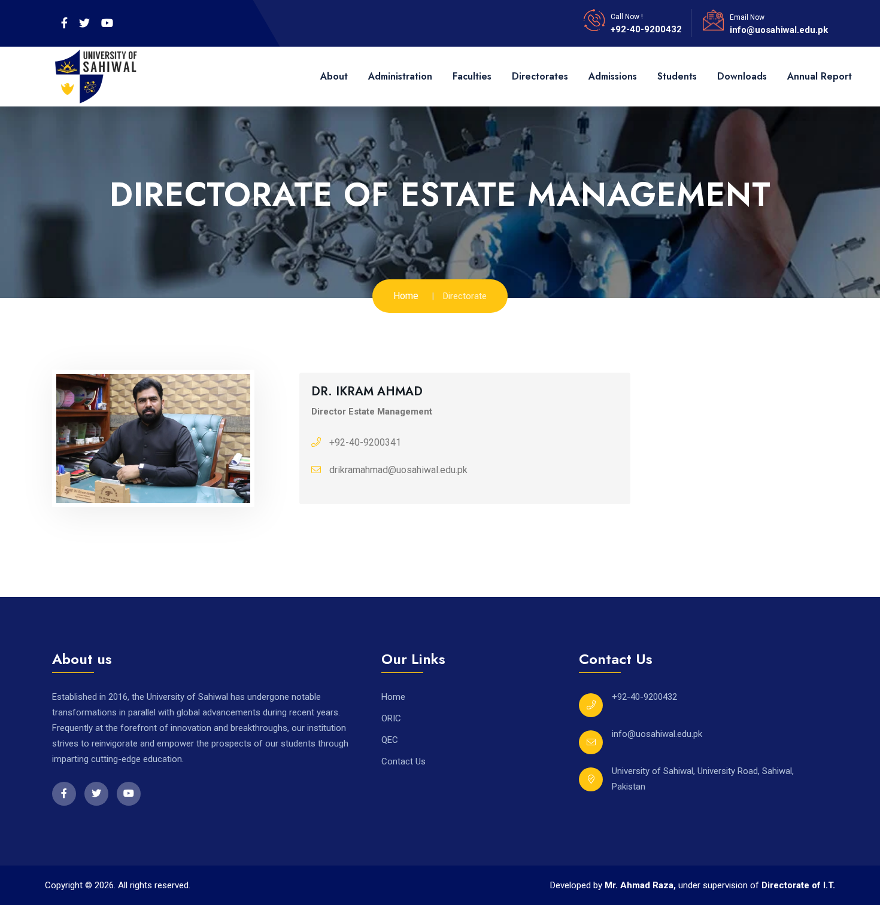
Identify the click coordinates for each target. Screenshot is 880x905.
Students (677, 76)
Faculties (472, 76)
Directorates (540, 76)
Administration (400, 76)
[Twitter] (84, 23)
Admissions (612, 76)
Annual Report (819, 76)
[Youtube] (107, 23)
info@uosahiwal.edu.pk (779, 30)
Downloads (742, 76)
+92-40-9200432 (646, 29)
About (334, 76)
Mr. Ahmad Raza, (641, 885)
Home (405, 295)
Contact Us (403, 761)
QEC (389, 740)
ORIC (391, 718)
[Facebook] (64, 23)
